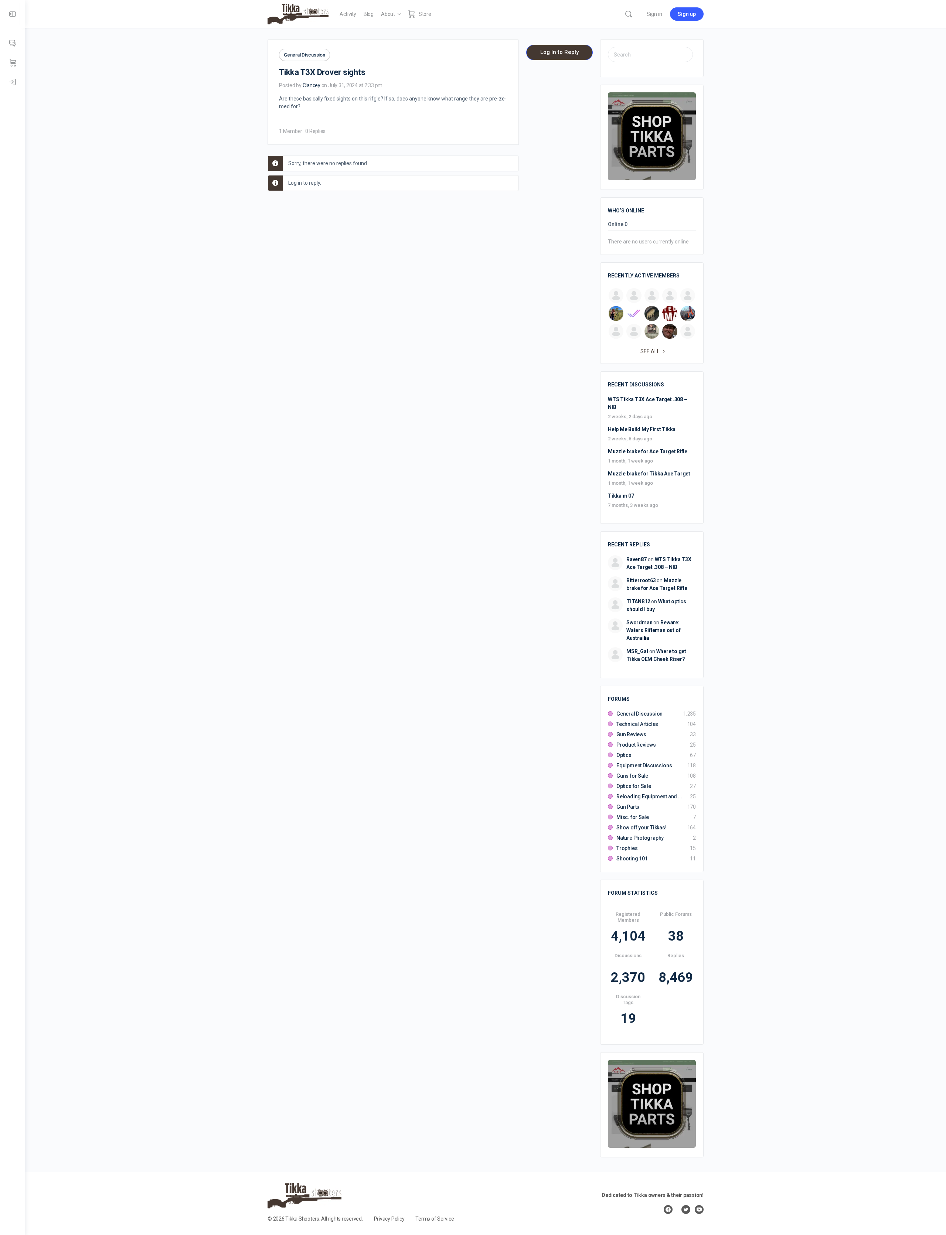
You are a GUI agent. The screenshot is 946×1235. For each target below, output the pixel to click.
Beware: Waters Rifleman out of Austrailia (653, 630)
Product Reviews (636, 745)
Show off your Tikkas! (641, 827)
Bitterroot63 (641, 580)
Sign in (654, 14)
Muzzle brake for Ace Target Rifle (647, 451)
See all (650, 351)
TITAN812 (638, 601)
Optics (624, 755)
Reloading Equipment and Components (649, 796)
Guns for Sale (632, 776)
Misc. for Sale (632, 817)
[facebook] (668, 1209)
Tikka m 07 (621, 496)
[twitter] (685, 1209)
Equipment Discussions (644, 765)
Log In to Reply (559, 52)
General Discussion (304, 55)
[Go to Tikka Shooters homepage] (298, 13)
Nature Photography (640, 838)
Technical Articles (637, 724)
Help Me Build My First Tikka (642, 429)
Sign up (687, 14)
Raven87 (636, 559)
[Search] (628, 14)
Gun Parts (627, 807)
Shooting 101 (631, 859)
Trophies (626, 848)
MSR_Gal (637, 651)
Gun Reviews (631, 734)
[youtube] (699, 1209)
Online (617, 224)
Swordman (639, 622)
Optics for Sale (633, 786)
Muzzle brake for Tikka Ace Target (649, 474)
